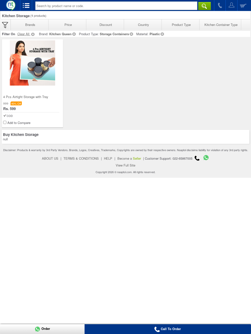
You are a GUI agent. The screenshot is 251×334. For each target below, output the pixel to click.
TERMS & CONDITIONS (81, 158)
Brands (30, 24)
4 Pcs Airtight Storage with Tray (25, 96)
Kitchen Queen (60, 34)
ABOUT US (50, 158)
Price (68, 24)
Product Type (181, 24)
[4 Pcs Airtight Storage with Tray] (32, 63)
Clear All (23, 34)
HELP (108, 158)
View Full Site (125, 165)
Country (143, 24)
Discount (106, 24)
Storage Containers (114, 34)
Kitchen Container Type (221, 24)
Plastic (155, 34)
